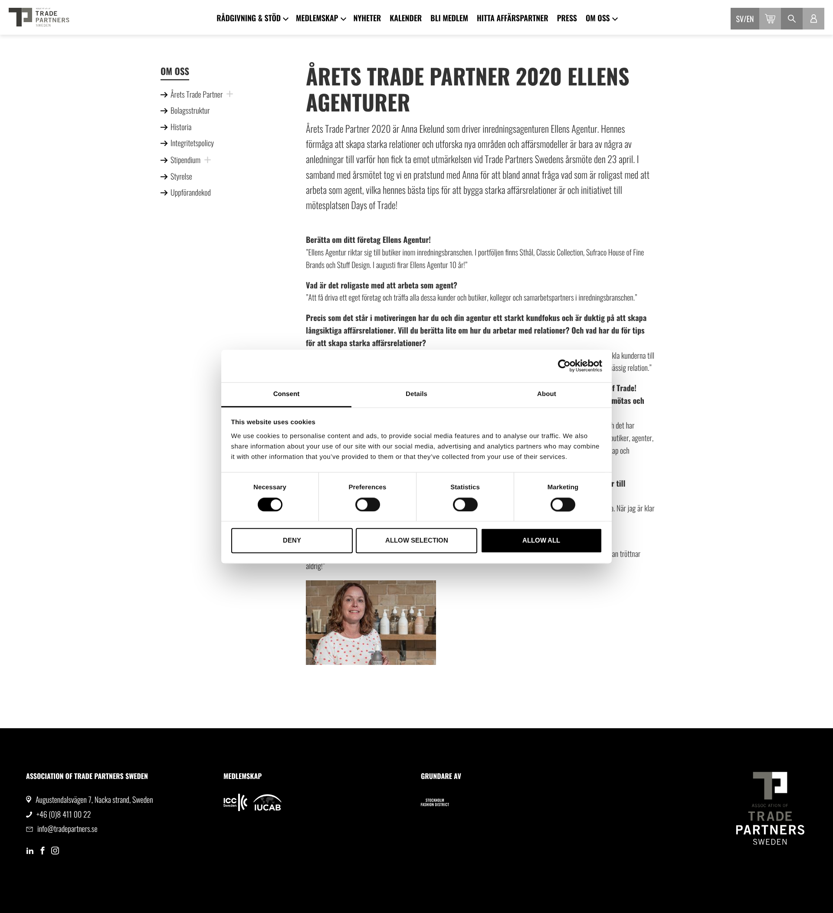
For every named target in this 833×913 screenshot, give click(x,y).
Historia (181, 127)
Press (567, 18)
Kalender (406, 18)
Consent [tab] (286, 394)
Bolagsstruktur (190, 110)
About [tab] (546, 394)
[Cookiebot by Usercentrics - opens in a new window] (564, 365)
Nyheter (367, 18)
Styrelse (181, 176)
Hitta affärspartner (512, 18)
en (750, 19)
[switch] (367, 504)
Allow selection (416, 540)
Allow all (541, 540)
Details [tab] (416, 394)
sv (740, 19)
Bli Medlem (449, 18)
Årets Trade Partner (197, 94)
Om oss (598, 18)
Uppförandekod (191, 192)
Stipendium (185, 160)
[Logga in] (813, 18)
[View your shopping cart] (770, 18)
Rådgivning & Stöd (248, 18)
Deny (292, 540)
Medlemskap (317, 18)
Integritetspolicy (192, 143)
